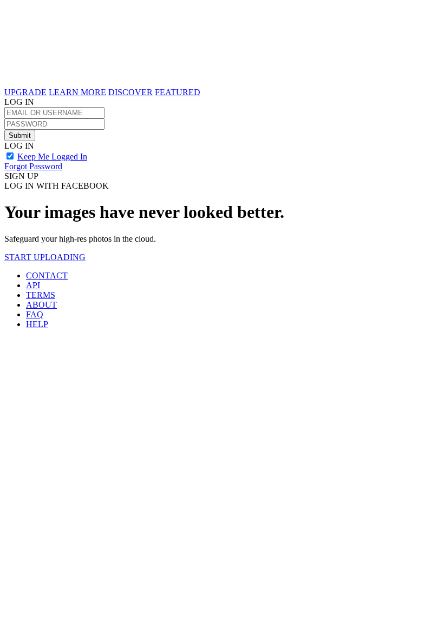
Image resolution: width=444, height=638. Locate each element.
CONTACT (47, 275)
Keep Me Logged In (52, 156)
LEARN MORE (77, 92)
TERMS (40, 295)
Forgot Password (33, 166)
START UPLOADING (45, 257)
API (33, 285)
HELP (37, 324)
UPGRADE (25, 92)
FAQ (34, 314)
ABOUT (41, 304)
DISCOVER (130, 92)
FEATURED (177, 92)
